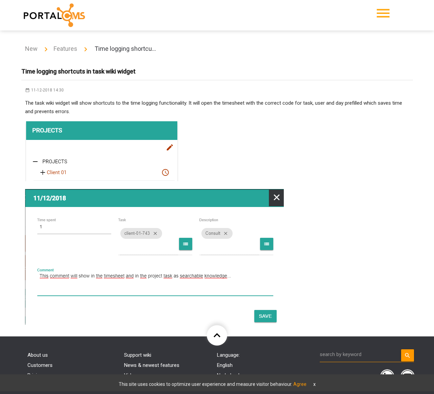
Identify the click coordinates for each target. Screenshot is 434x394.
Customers (40, 365)
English (225, 365)
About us (37, 355)
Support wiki (137, 355)
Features (65, 48)
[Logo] (54, 15)
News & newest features (151, 365)
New (31, 48)
